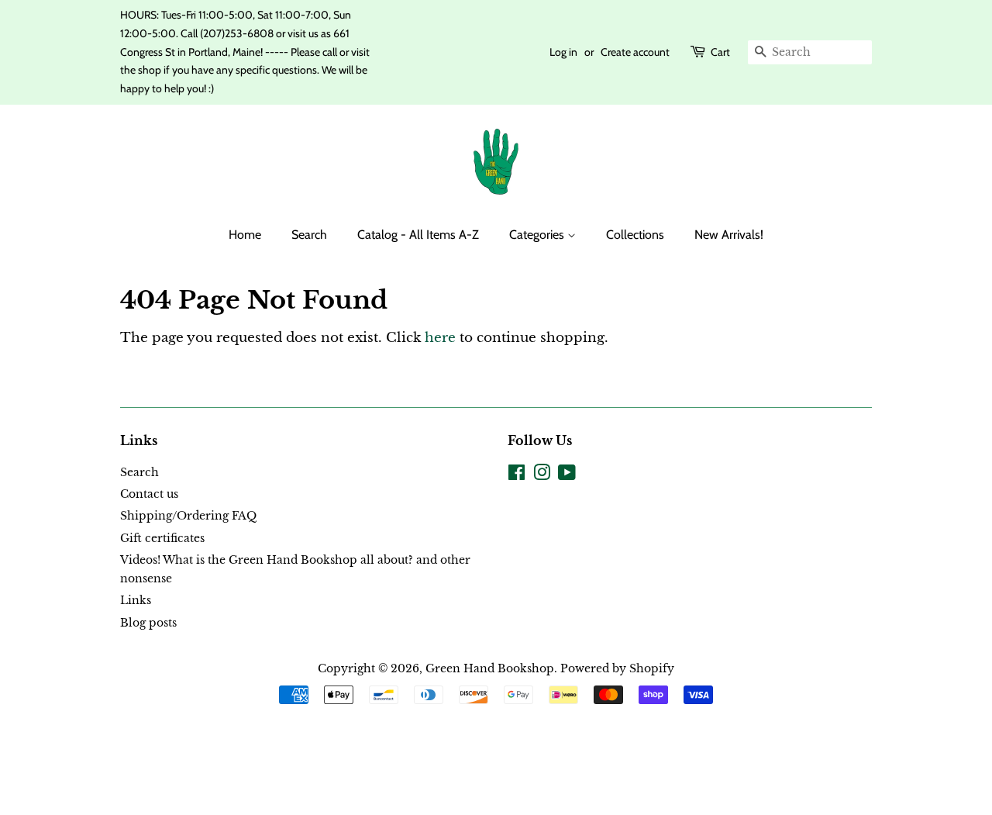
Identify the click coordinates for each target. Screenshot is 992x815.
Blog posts (148, 623)
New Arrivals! (728, 234)
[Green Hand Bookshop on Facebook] (516, 475)
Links (135, 600)
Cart (720, 52)
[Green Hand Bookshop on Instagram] (541, 475)
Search (309, 234)
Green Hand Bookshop (489, 668)
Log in (563, 52)
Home (245, 234)
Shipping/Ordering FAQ (188, 516)
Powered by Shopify (617, 668)
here (440, 338)
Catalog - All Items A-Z (418, 234)
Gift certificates (162, 538)
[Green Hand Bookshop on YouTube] (567, 475)
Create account (635, 52)
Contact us (149, 494)
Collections (635, 234)
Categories (538, 234)
